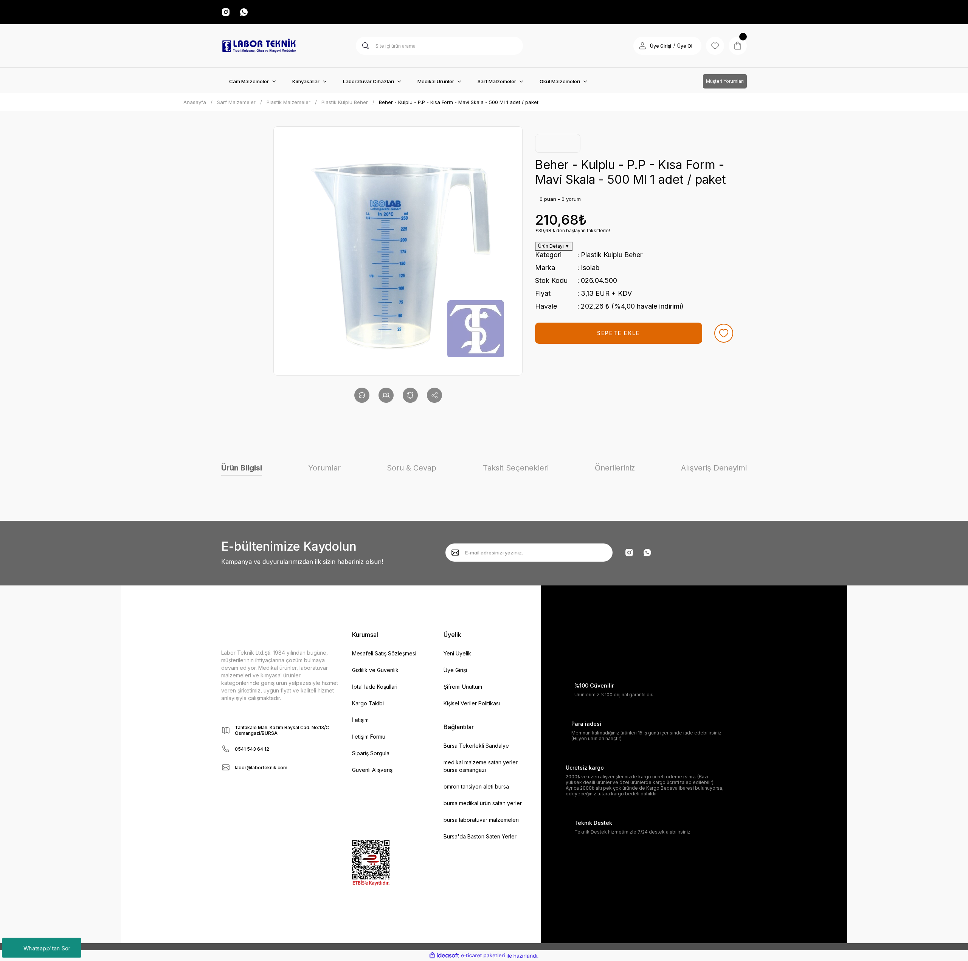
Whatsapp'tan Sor (46, 947)
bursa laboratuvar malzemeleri (481, 820)
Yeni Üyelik (457, 653)
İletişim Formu (368, 736)
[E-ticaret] (483, 955)
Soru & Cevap (411, 467)
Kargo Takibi (368, 703)
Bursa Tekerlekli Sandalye (476, 745)
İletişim (360, 720)
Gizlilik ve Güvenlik (375, 670)
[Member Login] (642, 45)
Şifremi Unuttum (463, 686)
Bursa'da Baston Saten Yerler (480, 836)
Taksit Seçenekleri (516, 467)
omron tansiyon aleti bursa (476, 786)
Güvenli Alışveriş (372, 770)
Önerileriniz (615, 467)
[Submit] (455, 552)
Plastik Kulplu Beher (611, 255)
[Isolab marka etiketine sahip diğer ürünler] (557, 143)
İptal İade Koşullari (374, 686)
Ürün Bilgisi (241, 467)
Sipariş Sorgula (370, 753)
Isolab (590, 268)
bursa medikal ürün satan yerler (483, 803)
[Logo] (259, 45)
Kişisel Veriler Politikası (472, 703)
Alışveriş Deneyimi (714, 467)
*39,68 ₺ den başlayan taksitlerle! (572, 230)
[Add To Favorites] (723, 333)
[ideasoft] (444, 955)
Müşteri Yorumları (725, 81)
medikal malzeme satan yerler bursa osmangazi (481, 766)
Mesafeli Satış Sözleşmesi (384, 653)
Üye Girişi (660, 46)
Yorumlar (324, 467)
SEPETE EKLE (618, 333)
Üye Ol (684, 46)
